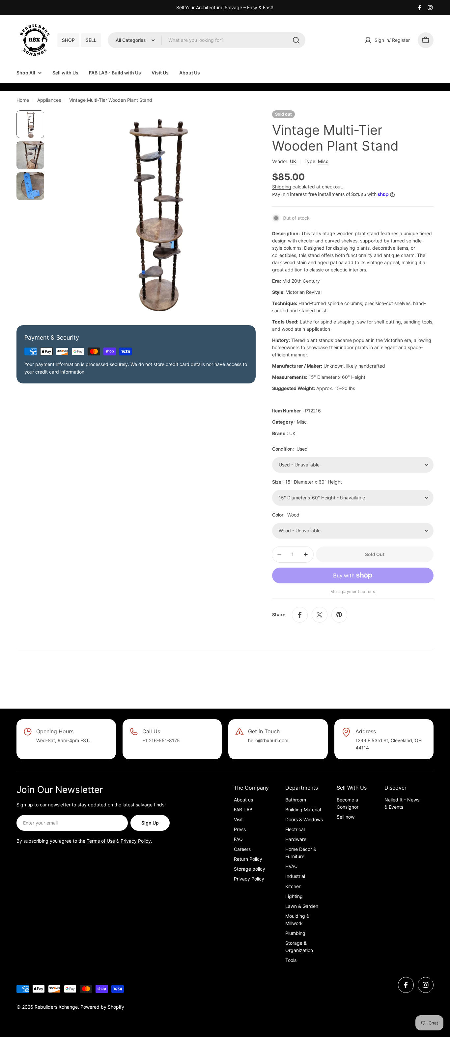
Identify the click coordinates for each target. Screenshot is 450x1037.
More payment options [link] (352, 591)
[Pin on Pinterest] (339, 615)
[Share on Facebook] (300, 615)
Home (22, 100)
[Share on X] (319, 615)
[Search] (296, 40)
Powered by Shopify (102, 1007)
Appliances (49, 100)
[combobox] (206, 40)
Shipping (281, 186)
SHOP (68, 40)
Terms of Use (101, 841)
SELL (91, 40)
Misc (323, 161)
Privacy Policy (136, 841)
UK (293, 161)
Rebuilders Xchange (56, 1007)
